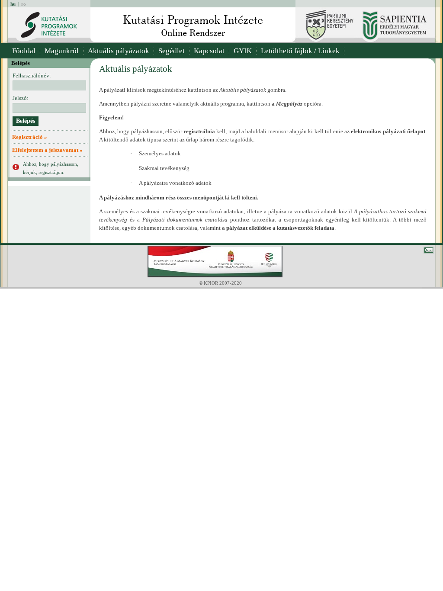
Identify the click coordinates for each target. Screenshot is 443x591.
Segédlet (171, 51)
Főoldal (23, 51)
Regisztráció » (29, 137)
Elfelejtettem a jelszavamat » (47, 150)
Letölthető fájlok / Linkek (300, 51)
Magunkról (62, 51)
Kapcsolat (209, 51)
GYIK (243, 51)
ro (23, 3)
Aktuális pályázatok (118, 51)
